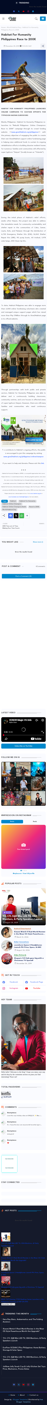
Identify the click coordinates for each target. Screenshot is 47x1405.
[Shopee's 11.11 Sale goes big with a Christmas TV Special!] (7, 958)
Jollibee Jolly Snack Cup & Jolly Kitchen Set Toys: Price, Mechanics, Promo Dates (24, 1368)
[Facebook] (10, 515)
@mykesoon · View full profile (23, 873)
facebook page (36, 982)
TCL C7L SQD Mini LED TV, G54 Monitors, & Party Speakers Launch (24, 1339)
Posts (12, 821)
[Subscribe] (43, 18)
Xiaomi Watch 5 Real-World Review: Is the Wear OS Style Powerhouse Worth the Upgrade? (29, 933)
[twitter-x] (19, 11)
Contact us (33, 1395)
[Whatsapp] (21, 515)
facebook (14, 982)
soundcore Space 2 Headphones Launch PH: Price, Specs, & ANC (28, 946)
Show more (37, 542)
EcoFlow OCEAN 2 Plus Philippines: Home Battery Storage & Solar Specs (24, 1349)
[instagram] (28, 11)
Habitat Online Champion (12, 504)
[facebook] (14, 11)
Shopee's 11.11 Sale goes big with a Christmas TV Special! (28, 959)
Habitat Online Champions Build (14, 507)
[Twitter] (16, 515)
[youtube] (23, 11)
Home (3, 27)
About (22, 1395)
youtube (36, 988)
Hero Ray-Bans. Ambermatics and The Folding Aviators (23, 1321)
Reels (35, 821)
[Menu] (3, 18)
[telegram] (33, 11)
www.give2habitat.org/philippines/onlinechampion (23, 457)
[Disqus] (23, 613)
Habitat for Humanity (27, 501)
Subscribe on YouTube (23, 746)
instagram (14, 988)
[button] (36, 18)
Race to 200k (34, 507)
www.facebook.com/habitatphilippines (19, 496)
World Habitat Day (14, 27)
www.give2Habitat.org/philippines (25, 132)
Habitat (13, 501)
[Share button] (27, 515)
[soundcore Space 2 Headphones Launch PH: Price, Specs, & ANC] (7, 945)
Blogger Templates (20, 1399)
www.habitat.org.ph (35, 493)
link (42, 463)
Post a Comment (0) (23, 576)
